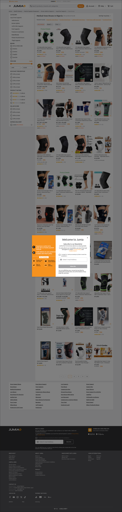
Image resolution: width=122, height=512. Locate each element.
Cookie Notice (73, 251)
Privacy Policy (77, 249)
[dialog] (61, 256)
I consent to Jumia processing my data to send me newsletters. (73, 255)
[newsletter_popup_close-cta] (87, 238)
